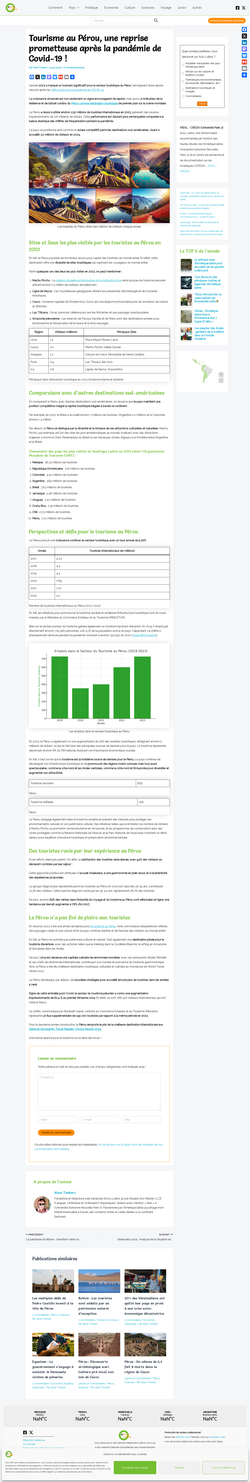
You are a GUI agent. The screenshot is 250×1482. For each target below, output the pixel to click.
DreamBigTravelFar (144, 635)
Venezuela (130, 1324)
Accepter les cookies (135, 1467)
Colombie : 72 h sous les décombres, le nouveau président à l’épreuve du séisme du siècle (202, 196)
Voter (202, 103)
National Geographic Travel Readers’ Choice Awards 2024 (65, 1029)
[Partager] (244, 75)
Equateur (68, 1383)
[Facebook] (238, 8)
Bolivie (101, 1320)
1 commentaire (40, 1315)
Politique (64, 1315)
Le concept (29, 1444)
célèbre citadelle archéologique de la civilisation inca (88, 280)
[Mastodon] (244, 49)
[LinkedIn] (244, 42)
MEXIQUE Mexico (40, 1416)
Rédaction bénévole (34, 1440)
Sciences (83, 1387)
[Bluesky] (244, 55)
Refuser (179, 1467)
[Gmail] (244, 62)
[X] (244, 8)
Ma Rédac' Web (217, 1437)
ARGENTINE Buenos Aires (210, 1416)
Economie (111, 1320)
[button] (77, 7)
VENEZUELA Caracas (125, 1416)
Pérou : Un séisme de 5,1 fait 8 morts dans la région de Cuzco (143, 1367)
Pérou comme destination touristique (94, 103)
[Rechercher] (156, 20)
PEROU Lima (82, 1416)
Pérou (54, 1315)
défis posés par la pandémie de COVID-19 (77, 89)
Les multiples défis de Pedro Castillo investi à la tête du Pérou (52, 1303)
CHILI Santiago (168, 1416)
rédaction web (182, 1437)
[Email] (244, 68)
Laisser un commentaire (91, 1383)
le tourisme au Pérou (103, 926)
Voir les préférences (224, 1467)
